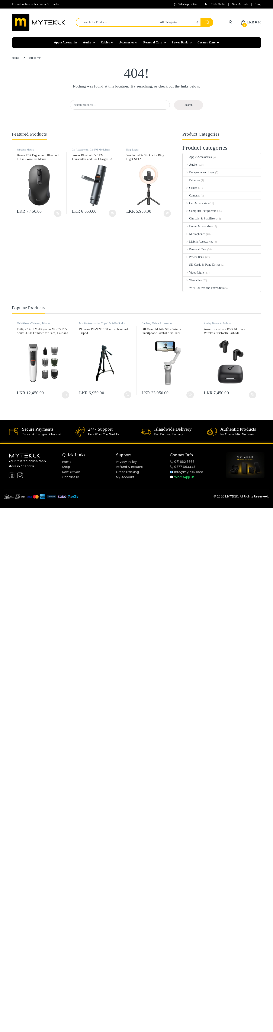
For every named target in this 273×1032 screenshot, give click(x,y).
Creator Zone (206, 42)
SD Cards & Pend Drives (204, 264)
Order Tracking (127, 472)
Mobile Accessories (201, 241)
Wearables (195, 280)
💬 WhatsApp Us (182, 477)
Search (188, 104)
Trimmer (46, 323)
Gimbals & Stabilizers (203, 218)
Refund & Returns (129, 467)
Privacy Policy (126, 462)
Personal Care (152, 42)
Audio (87, 42)
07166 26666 (217, 4)
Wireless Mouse (25, 149)
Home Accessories (200, 226)
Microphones (197, 234)
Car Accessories (80, 149)
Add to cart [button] (57, 213)
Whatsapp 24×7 (187, 4)
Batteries (194, 180)
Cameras (194, 195)
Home (15, 57)
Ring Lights (132, 149)
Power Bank (180, 42)
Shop (258, 4)
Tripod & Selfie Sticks (113, 323)
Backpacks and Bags (201, 172)
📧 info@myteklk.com (186, 472)
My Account (125, 477)
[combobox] (117, 22)
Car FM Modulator (100, 149)
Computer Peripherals (202, 210)
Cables (105, 42)
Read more (65, 394)
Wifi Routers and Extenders (206, 288)
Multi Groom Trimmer (29, 323)
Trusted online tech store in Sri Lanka (35, 4)
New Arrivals (240, 4)
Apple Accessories (65, 42)
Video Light (196, 272)
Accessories (126, 42)
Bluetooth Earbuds (221, 323)
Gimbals (146, 323)
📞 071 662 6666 (182, 462)
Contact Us (71, 477)
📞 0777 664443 (182, 467)
